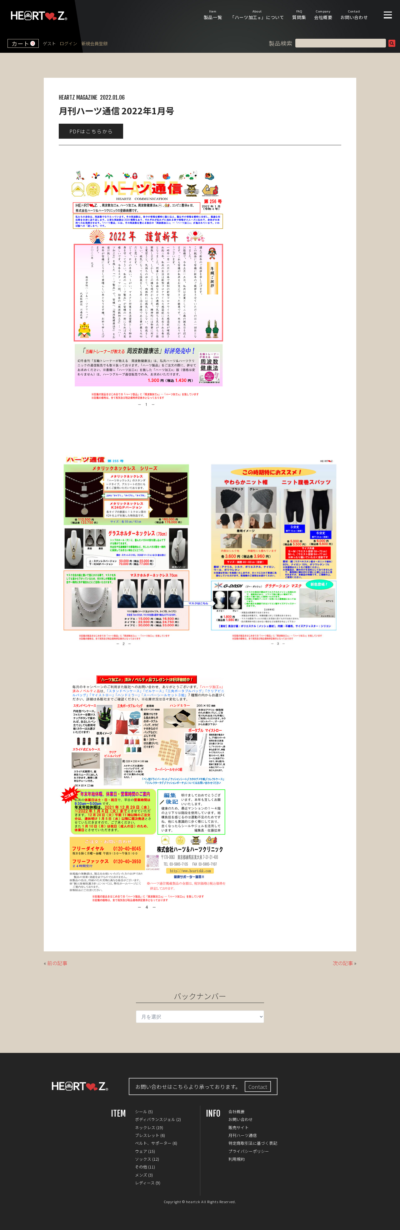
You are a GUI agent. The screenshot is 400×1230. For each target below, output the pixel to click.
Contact (257, 1086)
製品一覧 (213, 15)
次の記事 (343, 963)
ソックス (143, 1159)
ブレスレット (147, 1135)
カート (23, 43)
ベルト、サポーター (153, 1143)
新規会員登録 (94, 43)
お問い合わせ (354, 15)
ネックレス (145, 1127)
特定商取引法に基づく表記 (252, 1143)
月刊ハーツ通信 (242, 1135)
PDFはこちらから (91, 131)
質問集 (299, 15)
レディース (145, 1183)
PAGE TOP (390, 1220)
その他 (141, 1167)
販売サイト (238, 1127)
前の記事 (57, 963)
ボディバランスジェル (155, 1119)
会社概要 (323, 15)
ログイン (68, 43)
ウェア (141, 1151)
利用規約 (236, 1159)
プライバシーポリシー (248, 1151)
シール (141, 1111)
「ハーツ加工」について (257, 15)
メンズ (141, 1175)
